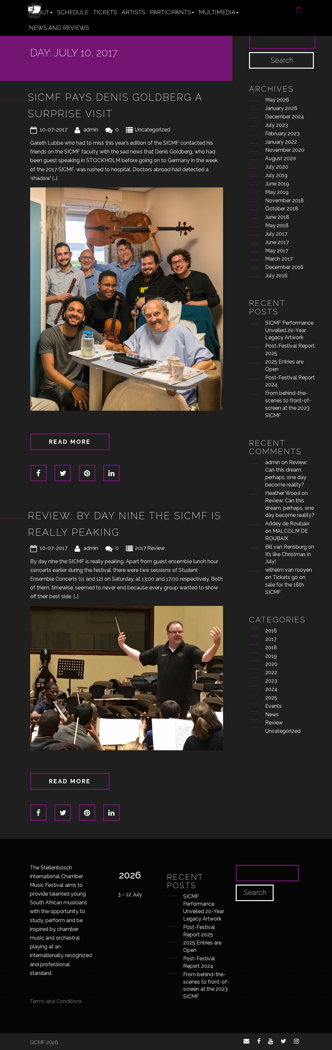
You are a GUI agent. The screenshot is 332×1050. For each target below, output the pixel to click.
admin (90, 130)
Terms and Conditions (56, 1001)
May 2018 (277, 225)
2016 (271, 631)
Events (273, 706)
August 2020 (280, 158)
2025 (271, 698)
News (272, 714)
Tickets (105, 12)
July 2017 (276, 234)
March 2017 (279, 259)
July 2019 (276, 175)
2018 (271, 647)
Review (156, 548)
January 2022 (281, 142)
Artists (133, 12)
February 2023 (282, 133)
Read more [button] (70, 441)
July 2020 (276, 167)
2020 (271, 664)
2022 (271, 672)
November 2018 (284, 200)
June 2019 (277, 184)
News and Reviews (59, 27)
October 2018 (281, 209)
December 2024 (284, 117)
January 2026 (281, 108)
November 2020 (284, 150)
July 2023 (276, 125)
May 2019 (277, 192)
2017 (140, 548)
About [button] (39, 12)
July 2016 (276, 276)
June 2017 (277, 242)
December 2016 (284, 267)
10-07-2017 (53, 130)
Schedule (73, 12)
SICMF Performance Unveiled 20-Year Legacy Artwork (289, 330)
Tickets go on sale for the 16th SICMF (285, 584)
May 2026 (277, 100)
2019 (271, 656)
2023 (271, 681)
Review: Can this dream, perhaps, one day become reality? (289, 508)
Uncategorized (152, 130)
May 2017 (276, 251)
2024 (271, 689)
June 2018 (277, 217)
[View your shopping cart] (299, 7)
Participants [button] (170, 12)
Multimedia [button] (217, 12)
